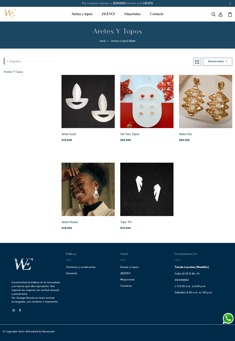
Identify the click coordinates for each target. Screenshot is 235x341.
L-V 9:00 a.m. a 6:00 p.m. (190, 286)
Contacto (156, 14)
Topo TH (125, 222)
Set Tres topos (129, 134)
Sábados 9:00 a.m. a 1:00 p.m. (194, 292)
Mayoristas (132, 14)
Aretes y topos (119, 41)
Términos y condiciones (81, 267)
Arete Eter (185, 134)
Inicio (103, 41)
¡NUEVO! (108, 14)
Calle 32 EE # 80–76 (187, 273)
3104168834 (182, 280)
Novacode (48, 331)
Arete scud (69, 134)
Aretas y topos (82, 14)
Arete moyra (70, 222)
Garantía (71, 273)
